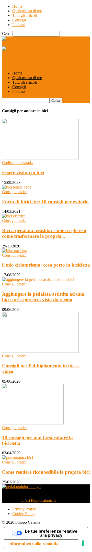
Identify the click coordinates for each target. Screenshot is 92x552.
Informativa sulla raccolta (33, 543)
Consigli (19, 20)
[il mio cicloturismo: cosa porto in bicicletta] (14, 250)
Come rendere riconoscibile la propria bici (46, 472)
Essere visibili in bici (23, 172)
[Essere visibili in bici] (40, 158)
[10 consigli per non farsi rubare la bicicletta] (33, 423)
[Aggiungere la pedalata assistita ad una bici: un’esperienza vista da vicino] (38, 279)
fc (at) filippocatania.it (38, 500)
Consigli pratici (14, 192)
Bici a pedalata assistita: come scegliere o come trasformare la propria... (44, 233)
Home (17, 6)
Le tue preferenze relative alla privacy (51, 533)
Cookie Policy (23, 513)
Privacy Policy (24, 509)
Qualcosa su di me (27, 11)
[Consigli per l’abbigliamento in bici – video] (40, 351)
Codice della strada (17, 162)
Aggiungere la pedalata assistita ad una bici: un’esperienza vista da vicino (43, 296)
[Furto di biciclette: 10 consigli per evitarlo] (16, 187)
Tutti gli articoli (24, 15)
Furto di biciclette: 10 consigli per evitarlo (45, 201)
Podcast (18, 24)
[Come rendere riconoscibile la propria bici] (17, 457)
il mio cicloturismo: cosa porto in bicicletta (46, 265)
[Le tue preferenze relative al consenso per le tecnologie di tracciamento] (83, 543)
